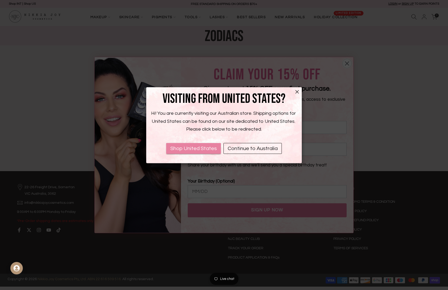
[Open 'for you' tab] (16, 268)
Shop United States (193, 148)
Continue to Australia (253, 148)
